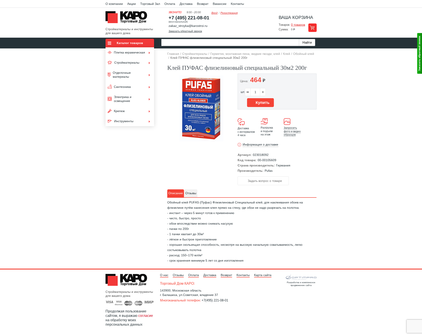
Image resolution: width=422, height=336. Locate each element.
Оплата (169, 4)
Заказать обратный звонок (185, 31)
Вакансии (219, 4)
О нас (164, 275)
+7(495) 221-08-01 (215, 300)
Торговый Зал (150, 4)
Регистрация (229, 13)
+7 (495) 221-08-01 (189, 17)
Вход (214, 13)
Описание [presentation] (175, 193)
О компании (114, 4)
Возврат (202, 4)
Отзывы (178, 275)
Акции (131, 4)
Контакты (237, 4)
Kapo (128, 18)
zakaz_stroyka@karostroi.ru (188, 26)
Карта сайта (262, 275)
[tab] (175, 193)
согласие (145, 316)
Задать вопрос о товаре (264, 181)
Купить (262, 102)
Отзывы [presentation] (190, 193)
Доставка (186, 4)
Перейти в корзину (312, 27)
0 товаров (298, 24)
